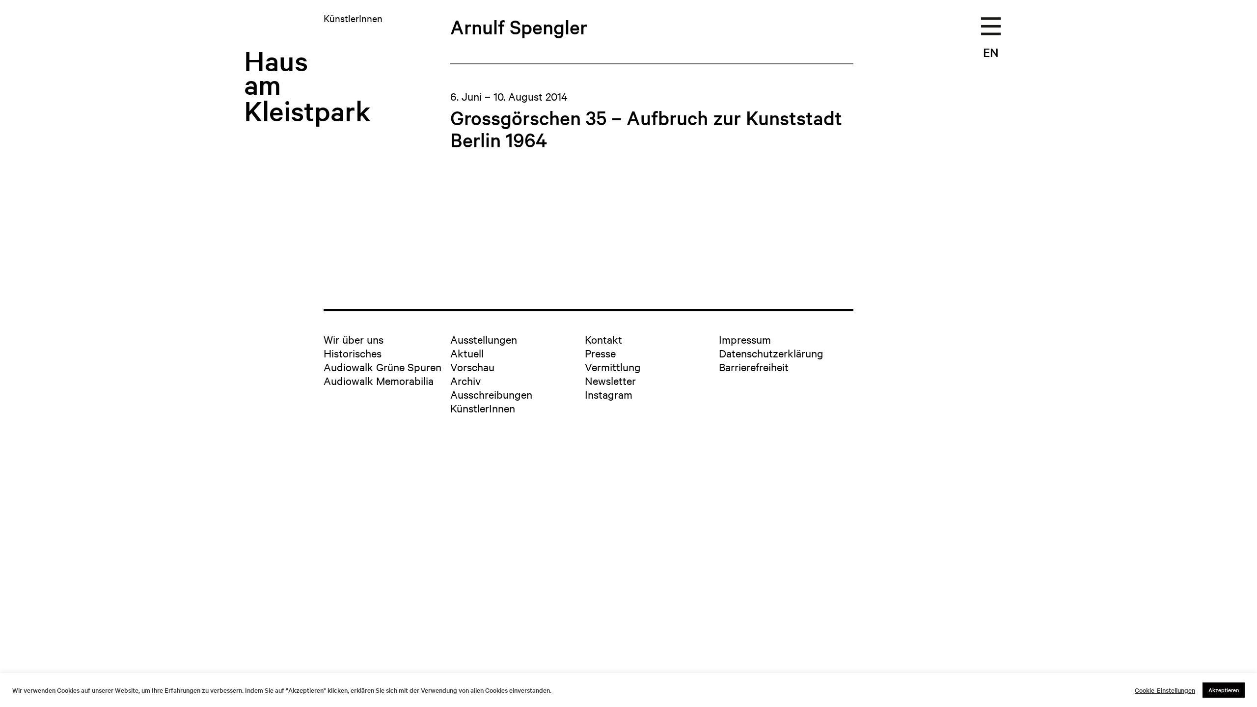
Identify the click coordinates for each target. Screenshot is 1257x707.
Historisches (353, 353)
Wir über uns (353, 339)
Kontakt (603, 339)
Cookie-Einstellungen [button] (1165, 690)
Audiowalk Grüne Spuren (382, 367)
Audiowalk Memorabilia (379, 380)
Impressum (745, 339)
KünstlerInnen (482, 408)
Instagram (608, 394)
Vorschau (472, 367)
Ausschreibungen (491, 394)
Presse (600, 353)
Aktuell (467, 353)
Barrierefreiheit (754, 367)
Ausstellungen (483, 339)
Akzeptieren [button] (1223, 690)
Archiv (465, 380)
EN (991, 52)
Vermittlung (613, 367)
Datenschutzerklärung (771, 353)
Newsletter (610, 380)
